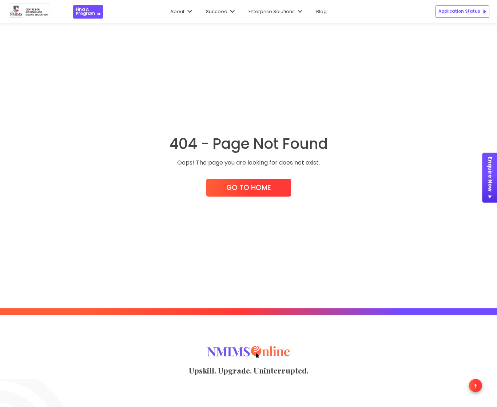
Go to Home (248, 188)
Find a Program (85, 11)
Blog (321, 11)
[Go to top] (475, 385)
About (177, 11)
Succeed (216, 11)
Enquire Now (490, 174)
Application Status (459, 11)
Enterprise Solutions (272, 11)
